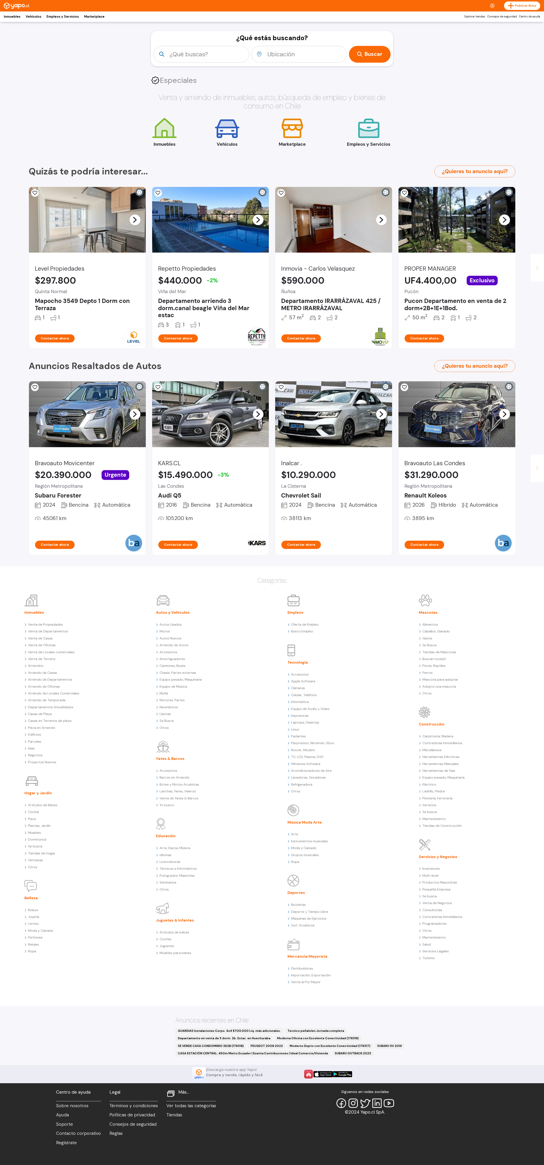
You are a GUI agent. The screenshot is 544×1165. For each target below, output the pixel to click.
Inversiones (431, 868)
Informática (300, 702)
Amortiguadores (172, 659)
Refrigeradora (301, 784)
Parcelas (34, 741)
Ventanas (35, 860)
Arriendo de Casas (42, 672)
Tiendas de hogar (41, 853)
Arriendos (35, 665)
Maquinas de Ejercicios (308, 918)
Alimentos (430, 624)
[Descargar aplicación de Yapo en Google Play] (342, 1074)
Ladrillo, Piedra (433, 791)
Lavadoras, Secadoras (308, 777)
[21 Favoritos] (35, 193)
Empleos (295, 612)
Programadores (434, 923)
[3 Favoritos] (158, 387)
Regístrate (66, 1143)
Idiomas (165, 855)
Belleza (31, 898)
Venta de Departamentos (48, 631)
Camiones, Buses (173, 665)
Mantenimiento (434, 819)
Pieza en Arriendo (41, 727)
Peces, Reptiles (434, 665)
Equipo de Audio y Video (310, 709)
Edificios (34, 734)
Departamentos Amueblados (50, 707)
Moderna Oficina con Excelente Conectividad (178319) (318, 1038)
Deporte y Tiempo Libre (309, 911)
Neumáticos (169, 707)
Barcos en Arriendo (175, 777)
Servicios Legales (435, 951)
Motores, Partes (172, 700)
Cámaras (298, 688)
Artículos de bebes (174, 932)
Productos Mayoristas (439, 882)
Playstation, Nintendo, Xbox (312, 743)
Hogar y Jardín (38, 793)
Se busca (35, 846)
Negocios (35, 755)
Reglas (116, 1133)
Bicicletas (298, 904)
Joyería (33, 917)
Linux (295, 729)
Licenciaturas (170, 862)
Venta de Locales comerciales (51, 652)
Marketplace (94, 16)
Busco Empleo (302, 631)
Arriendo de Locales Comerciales (53, 693)
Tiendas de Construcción (442, 825)
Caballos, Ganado (436, 631)
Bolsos (33, 910)
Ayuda (62, 1115)
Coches (165, 939)
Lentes (33, 923)
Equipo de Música (173, 686)
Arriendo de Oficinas (44, 686)
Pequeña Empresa (436, 889)
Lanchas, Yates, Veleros (178, 791)
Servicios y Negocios (438, 856)
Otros (32, 867)
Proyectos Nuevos (42, 762)
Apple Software (303, 681)
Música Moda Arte (305, 822)
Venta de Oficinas (42, 645)
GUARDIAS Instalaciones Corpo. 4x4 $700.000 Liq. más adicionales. (229, 1031)
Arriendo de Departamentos (50, 679)
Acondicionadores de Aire (311, 770)
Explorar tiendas (475, 16)
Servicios (429, 805)
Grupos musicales (305, 855)
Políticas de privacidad (132, 1115)
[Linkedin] (377, 1103)
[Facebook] (341, 1103)
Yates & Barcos (170, 758)
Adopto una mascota (439, 686)
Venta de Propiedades (45, 624)
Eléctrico (429, 784)
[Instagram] (353, 1103)
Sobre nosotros (72, 1106)
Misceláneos (432, 750)
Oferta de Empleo (305, 624)
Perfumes (35, 937)
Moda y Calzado (40, 930)
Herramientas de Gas (438, 770)
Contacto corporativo (78, 1133)
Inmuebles (12, 16)
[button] (135, 219)
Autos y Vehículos (173, 612)
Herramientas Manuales (440, 764)
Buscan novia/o (434, 659)
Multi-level (430, 875)
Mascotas (428, 612)
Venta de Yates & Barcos (179, 798)
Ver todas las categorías (191, 1106)
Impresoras (300, 715)
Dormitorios (37, 839)
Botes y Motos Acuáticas (179, 784)
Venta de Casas (40, 638)
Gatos (427, 638)
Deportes (296, 892)
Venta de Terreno (41, 659)
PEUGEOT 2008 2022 (267, 1046)
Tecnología (298, 662)
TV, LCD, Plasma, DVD (307, 757)
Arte (294, 834)
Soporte (64, 1124)
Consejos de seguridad (502, 16)
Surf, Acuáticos (303, 925)
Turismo (428, 958)
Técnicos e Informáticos (178, 868)
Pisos (32, 819)
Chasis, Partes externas (178, 672)
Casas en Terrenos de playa (49, 720)
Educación (166, 835)
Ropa (32, 951)
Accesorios (168, 652)
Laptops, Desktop (305, 722)
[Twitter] (365, 1103)
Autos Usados (171, 624)
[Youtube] (389, 1103)
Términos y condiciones (133, 1106)
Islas (31, 748)
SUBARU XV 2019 (389, 1046)
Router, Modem (303, 750)
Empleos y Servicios (63, 16)
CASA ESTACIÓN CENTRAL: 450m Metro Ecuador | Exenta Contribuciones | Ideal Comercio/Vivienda (253, 1053)
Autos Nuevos (170, 638)
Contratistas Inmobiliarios (442, 743)
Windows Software (305, 764)
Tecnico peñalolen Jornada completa (316, 1031)
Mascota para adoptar (440, 679)
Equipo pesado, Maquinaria (181, 679)
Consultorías (432, 910)
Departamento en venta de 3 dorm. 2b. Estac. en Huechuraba (224, 1038)
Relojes (33, 944)
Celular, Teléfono (304, 695)
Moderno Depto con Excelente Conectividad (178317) (330, 1046)
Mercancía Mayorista (307, 956)
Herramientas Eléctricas (440, 757)
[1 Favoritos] (281, 387)
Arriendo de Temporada (46, 700)
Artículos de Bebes (42, 805)
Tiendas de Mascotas (439, 652)
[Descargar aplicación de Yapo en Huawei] (308, 1074)
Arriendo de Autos (174, 645)
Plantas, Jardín (39, 825)
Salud (426, 944)
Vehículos (33, 16)
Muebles (34, 832)
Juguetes (167, 946)
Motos (165, 631)
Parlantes (298, 736)
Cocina (33, 812)
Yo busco (167, 805)
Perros (427, 672)
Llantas (165, 714)
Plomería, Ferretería (437, 798)
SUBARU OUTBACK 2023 (353, 1053)
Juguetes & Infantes (175, 920)
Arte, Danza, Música (175, 848)
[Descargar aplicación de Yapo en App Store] (323, 1074)
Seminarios (168, 882)
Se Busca (167, 720)
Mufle (164, 693)
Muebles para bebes (175, 953)
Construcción (431, 724)
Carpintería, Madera (437, 736)
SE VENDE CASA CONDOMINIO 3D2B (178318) (211, 1046)
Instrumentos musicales (309, 841)
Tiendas (174, 1115)
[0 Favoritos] (281, 193)
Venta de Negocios (437, 903)
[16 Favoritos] (158, 193)
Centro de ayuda (529, 16)
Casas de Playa (40, 714)
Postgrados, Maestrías (177, 875)
